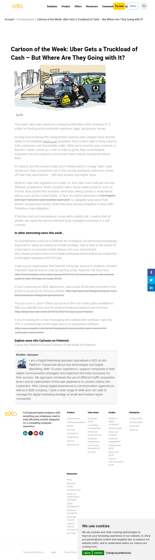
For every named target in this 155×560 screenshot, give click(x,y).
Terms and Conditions (33, 552)
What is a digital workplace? (114, 421)
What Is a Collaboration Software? (73, 496)
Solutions (52, 6)
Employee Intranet (71, 518)
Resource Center (71, 485)
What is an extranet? (114, 433)
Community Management (94, 447)
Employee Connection (72, 512)
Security (70, 440)
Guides (112, 412)
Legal (53, 552)
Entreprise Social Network (95, 433)
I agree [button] (87, 553)
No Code (71, 429)
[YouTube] (36, 433)
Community (108, 6)
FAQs (69, 479)
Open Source (73, 444)
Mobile (70, 425)
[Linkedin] (25, 433)
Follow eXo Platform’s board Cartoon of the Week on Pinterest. (55, 345)
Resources (92, 6)
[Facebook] (41, 433)
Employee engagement (114, 440)
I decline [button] (98, 553)
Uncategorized (25, 19)
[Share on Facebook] (151, 272)
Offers (78, 6)
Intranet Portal (74, 490)
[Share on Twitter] (151, 280)
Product (66, 6)
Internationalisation (76, 422)
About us (133, 429)
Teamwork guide (113, 453)
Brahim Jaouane (27, 355)
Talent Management (73, 505)
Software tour (73, 418)
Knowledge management (94, 427)
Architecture (72, 433)
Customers (134, 425)
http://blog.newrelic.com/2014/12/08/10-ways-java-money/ (54, 312)
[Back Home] (17, 7)
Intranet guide (115, 428)
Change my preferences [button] (118, 553)
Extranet (92, 452)
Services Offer (135, 422)
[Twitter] (30, 433)
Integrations (72, 437)
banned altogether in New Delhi (93, 204)
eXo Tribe (71, 533)
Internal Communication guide (116, 461)
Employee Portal (92, 420)
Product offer (135, 418)
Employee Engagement (94, 440)
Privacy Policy (70, 552)
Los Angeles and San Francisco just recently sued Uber (65, 197)
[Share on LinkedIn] (151, 287)
